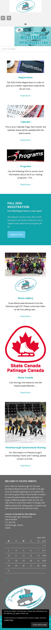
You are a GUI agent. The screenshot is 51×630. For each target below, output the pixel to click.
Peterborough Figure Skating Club (25, 6)
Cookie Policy (8, 620)
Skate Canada (25, 377)
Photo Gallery (25, 298)
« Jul (6, 579)
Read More (25, 95)
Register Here (16, 234)
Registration (25, 77)
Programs (25, 166)
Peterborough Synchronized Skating (25, 447)
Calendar (25, 121)
